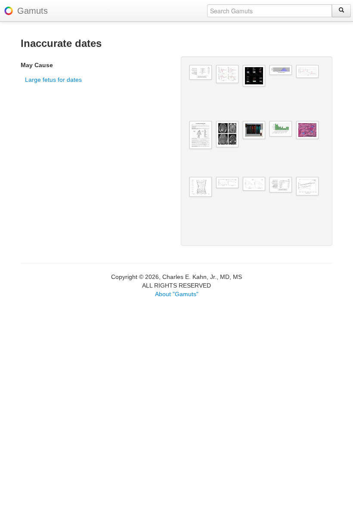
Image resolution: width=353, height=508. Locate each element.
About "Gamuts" (176, 294)
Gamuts (32, 10)
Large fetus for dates (53, 79)
